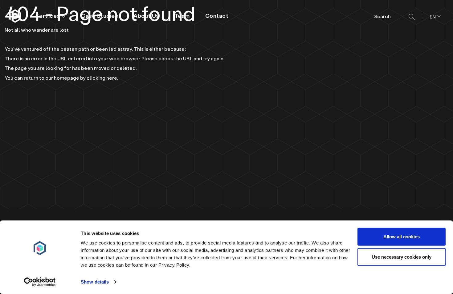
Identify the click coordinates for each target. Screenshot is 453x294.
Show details (95, 281)
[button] (433, 16)
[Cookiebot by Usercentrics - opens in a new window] (40, 282)
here (111, 77)
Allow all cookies (401, 236)
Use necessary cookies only (401, 256)
